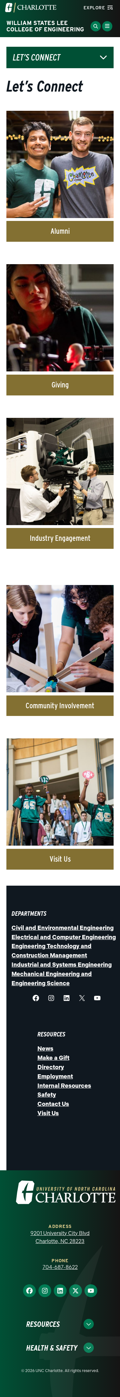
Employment (55, 1076)
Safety (46, 1094)
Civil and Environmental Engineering (63, 927)
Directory (50, 1067)
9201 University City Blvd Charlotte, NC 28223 (60, 1237)
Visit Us (60, 859)
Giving (60, 384)
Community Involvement (60, 705)
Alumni (60, 231)
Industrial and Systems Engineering (62, 964)
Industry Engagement (60, 538)
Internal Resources (64, 1085)
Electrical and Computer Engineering (64, 937)
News (45, 1048)
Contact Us (53, 1104)
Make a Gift (53, 1057)
